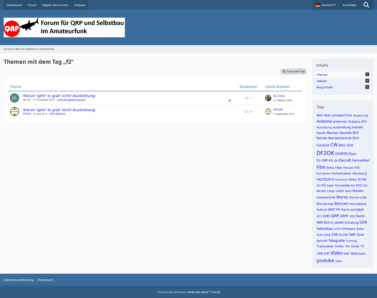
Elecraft (345, 160)
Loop (331, 191)
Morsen (341, 203)
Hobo (353, 179)
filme (330, 167)
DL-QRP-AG (325, 160)
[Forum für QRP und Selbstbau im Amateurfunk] (188, 27)
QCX (319, 216)
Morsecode (325, 204)
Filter (338, 167)
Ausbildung (324, 127)
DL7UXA (279, 96)
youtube (325, 260)
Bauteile (346, 133)
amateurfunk (342, 115)
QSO (352, 216)
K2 (324, 185)
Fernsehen (361, 160)
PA (338, 209)
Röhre (328, 222)
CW (334, 145)
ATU (364, 121)
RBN (320, 222)
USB (320, 253)
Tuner (355, 246)
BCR (356, 133)
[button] (326, 5)
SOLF (320, 235)
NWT (331, 209)
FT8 (356, 167)
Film (321, 167)
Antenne (324, 121)
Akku (327, 115)
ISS (319, 185)
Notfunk (322, 209)
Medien (358, 191)
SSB (334, 234)
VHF (326, 253)
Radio (360, 216)
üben (338, 261)
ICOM (362, 179)
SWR (352, 234)
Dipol (352, 154)
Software (348, 229)
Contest (323, 145)
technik (322, 241)
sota (327, 234)
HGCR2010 (325, 179)
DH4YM (341, 153)
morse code (358, 197)
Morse (342, 197)
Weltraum (358, 253)
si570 (337, 229)
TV (362, 246)
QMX (326, 216)
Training (351, 241)
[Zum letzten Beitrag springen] (268, 98)
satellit (339, 222)
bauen (321, 133)
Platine (345, 209)
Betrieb (322, 138)
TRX (347, 246)
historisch (341, 179)
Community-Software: (188, 292)
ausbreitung (342, 127)
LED (364, 185)
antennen (340, 121)
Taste (360, 234)
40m (320, 115)
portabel (357, 209)
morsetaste (357, 204)
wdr (347, 253)
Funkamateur (341, 173)
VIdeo (336, 253)
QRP (335, 215)
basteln (357, 127)
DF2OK (27, 113)
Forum (348, 167)
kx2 (353, 185)
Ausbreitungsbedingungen (71, 99)
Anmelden (350, 5)
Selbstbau (325, 228)
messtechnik (326, 197)
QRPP (344, 216)
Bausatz (333, 133)
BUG (356, 138)
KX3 (358, 185)
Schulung (352, 222)
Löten (340, 191)
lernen (321, 191)
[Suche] (366, 5)
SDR (363, 222)
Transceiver (325, 246)
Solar (360, 229)
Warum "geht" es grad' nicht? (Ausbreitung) (59, 95)
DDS (350, 145)
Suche (343, 234)
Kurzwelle (342, 185)
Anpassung (360, 115)
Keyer (330, 185)
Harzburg (359, 173)
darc (342, 145)
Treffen (339, 246)
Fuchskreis (323, 173)
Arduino (354, 121)
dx (336, 160)
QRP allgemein (58, 113)
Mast (348, 191)
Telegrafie (337, 240)
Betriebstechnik (340, 138)
